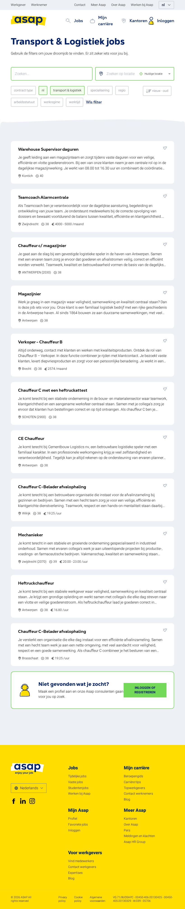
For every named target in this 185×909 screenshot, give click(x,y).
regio (121, 90)
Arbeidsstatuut (24, 102)
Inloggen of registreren (144, 690)
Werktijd (74, 102)
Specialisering (99, 90)
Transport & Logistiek (67, 90)
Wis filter (94, 102)
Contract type (23, 90)
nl (43, 90)
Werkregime (52, 102)
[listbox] (131, 73)
